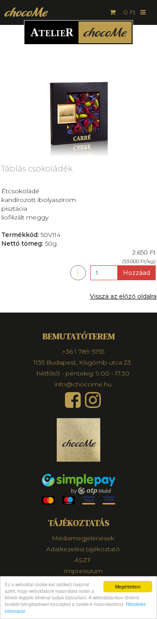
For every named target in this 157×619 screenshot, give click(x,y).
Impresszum (83, 571)
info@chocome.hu (83, 384)
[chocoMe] (24, 12)
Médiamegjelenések (83, 538)
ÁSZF (83, 560)
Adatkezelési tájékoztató (83, 549)
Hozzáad (136, 273)
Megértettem (127, 586)
